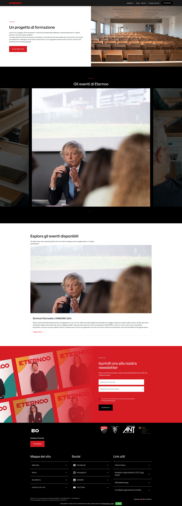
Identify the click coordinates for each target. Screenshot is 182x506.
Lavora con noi (154, 3)
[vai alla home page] (15, 3)
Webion (149, 499)
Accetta (118, 503)
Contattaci (167, 3)
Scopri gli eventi (18, 49)
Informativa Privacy (109, 400)
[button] (130, 3)
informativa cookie (108, 503)
